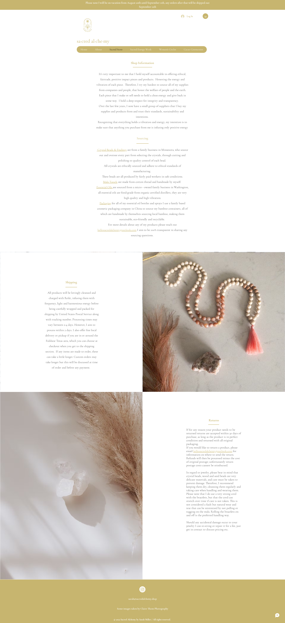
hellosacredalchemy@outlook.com (117, 230)
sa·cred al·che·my (93, 41)
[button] (205, 16)
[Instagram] (142, 589)
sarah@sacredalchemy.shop (142, 598)
